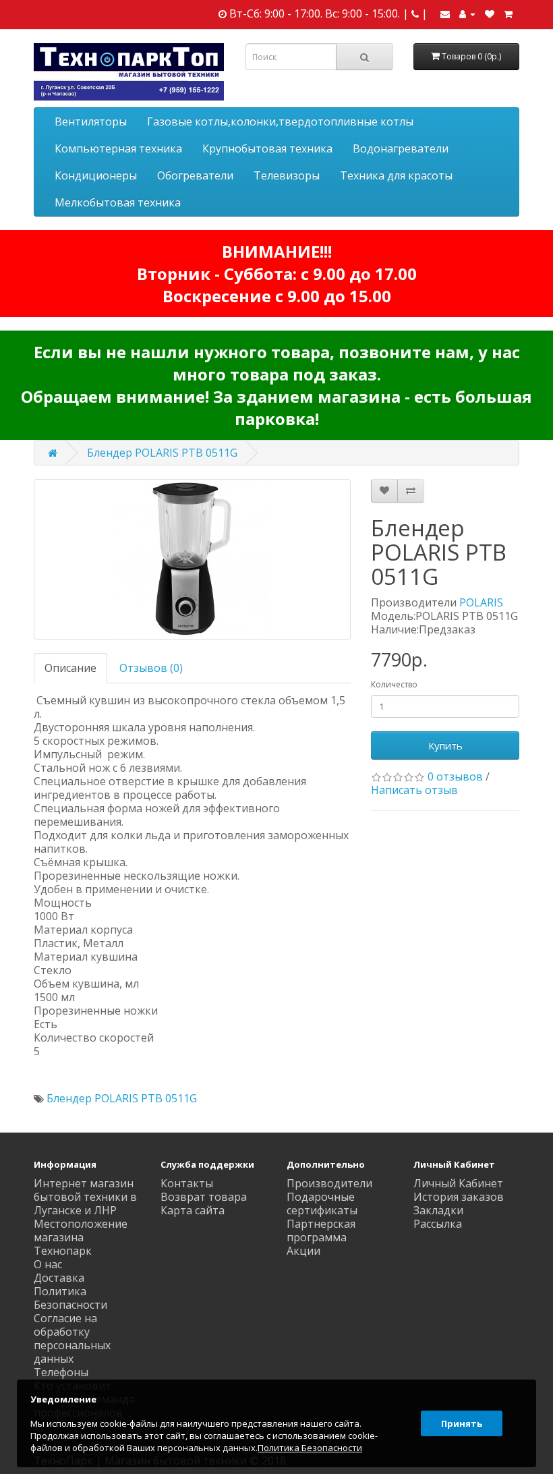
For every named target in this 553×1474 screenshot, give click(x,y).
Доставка (59, 1277)
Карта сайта (193, 1210)
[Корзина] (508, 13)
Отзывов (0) (151, 667)
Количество (394, 684)
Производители (329, 1183)
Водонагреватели (400, 148)
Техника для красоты (396, 175)
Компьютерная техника (118, 148)
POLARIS (481, 602)
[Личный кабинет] (467, 13)
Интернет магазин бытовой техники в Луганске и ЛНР (85, 1197)
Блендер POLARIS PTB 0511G (162, 452)
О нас (48, 1264)
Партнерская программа (321, 1230)
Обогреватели (195, 175)
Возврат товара (204, 1196)
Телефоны (61, 1372)
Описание (70, 667)
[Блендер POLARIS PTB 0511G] (192, 559)
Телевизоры (287, 175)
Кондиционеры (96, 175)
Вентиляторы (91, 121)
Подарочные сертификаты (322, 1203)
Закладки (438, 1210)
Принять (461, 1423)
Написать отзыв (414, 790)
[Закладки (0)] (489, 13)
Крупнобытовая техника (267, 148)
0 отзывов (455, 776)
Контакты (187, 1183)
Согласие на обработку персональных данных (72, 1338)
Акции (303, 1250)
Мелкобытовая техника (118, 202)
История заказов (458, 1196)
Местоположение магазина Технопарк (80, 1237)
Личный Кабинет (458, 1183)
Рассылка (437, 1223)
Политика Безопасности (70, 1298)
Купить (445, 745)
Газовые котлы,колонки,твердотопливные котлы (280, 121)
